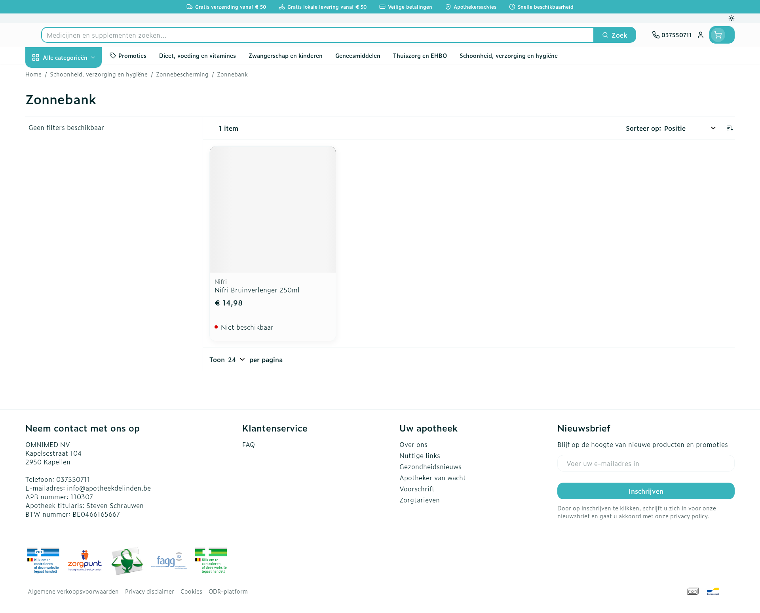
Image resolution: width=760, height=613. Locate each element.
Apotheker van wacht (432, 477)
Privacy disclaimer (149, 591)
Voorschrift (417, 488)
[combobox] (317, 35)
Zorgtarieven (419, 499)
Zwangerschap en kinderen (76, 165)
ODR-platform (228, 591)
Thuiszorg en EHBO (76, 234)
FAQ (248, 444)
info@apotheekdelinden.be (109, 488)
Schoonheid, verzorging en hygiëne (76, 104)
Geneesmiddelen (76, 278)
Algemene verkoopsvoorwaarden (73, 591)
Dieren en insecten (76, 256)
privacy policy (688, 516)
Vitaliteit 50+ (76, 190)
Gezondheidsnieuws (430, 466)
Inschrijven (646, 491)
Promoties (48, 75)
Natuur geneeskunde (76, 212)
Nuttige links (419, 455)
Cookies (191, 591)
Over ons (413, 444)
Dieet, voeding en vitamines (76, 136)
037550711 (73, 479)
